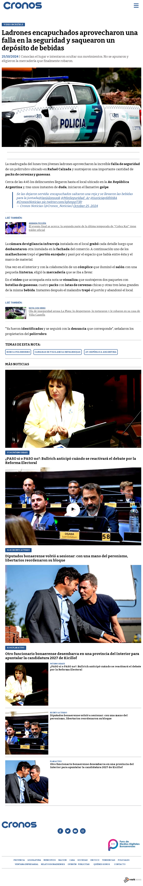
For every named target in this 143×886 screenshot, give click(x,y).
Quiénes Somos (101, 864)
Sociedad (82, 860)
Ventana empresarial (26, 864)
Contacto (120, 864)
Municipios (50, 860)
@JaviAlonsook (49, 198)
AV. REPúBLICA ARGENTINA (100, 352)
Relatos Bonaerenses (53, 864)
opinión (72, 864)
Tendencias (108, 860)
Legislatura (34, 860)
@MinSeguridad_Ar (75, 198)
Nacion (62, 860)
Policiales (123, 860)
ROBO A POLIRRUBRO (18, 352)
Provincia (19, 860)
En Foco (95, 860)
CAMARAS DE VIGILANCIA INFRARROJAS (57, 352)
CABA (72, 860)
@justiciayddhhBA (103, 198)
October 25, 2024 (85, 206)
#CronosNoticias (28, 202)
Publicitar (83, 864)
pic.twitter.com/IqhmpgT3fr (62, 202)
